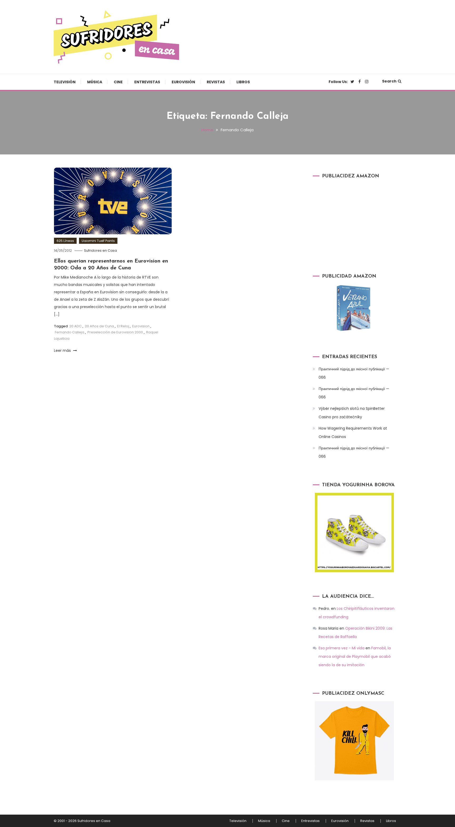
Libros (243, 82)
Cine (118, 82)
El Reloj (123, 326)
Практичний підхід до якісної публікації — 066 (354, 373)
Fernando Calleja (69, 332)
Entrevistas (147, 82)
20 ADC (75, 326)
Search (389, 81)
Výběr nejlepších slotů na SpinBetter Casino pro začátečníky (352, 413)
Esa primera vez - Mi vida (341, 648)
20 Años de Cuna (99, 326)
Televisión (65, 82)
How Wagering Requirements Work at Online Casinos (353, 432)
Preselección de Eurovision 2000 (115, 332)
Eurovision (141, 326)
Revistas (216, 82)
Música (94, 82)
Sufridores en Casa (100, 250)
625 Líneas (65, 241)
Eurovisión (183, 82)
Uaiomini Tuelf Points (98, 241)
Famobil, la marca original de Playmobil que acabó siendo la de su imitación (355, 656)
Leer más (63, 350)
